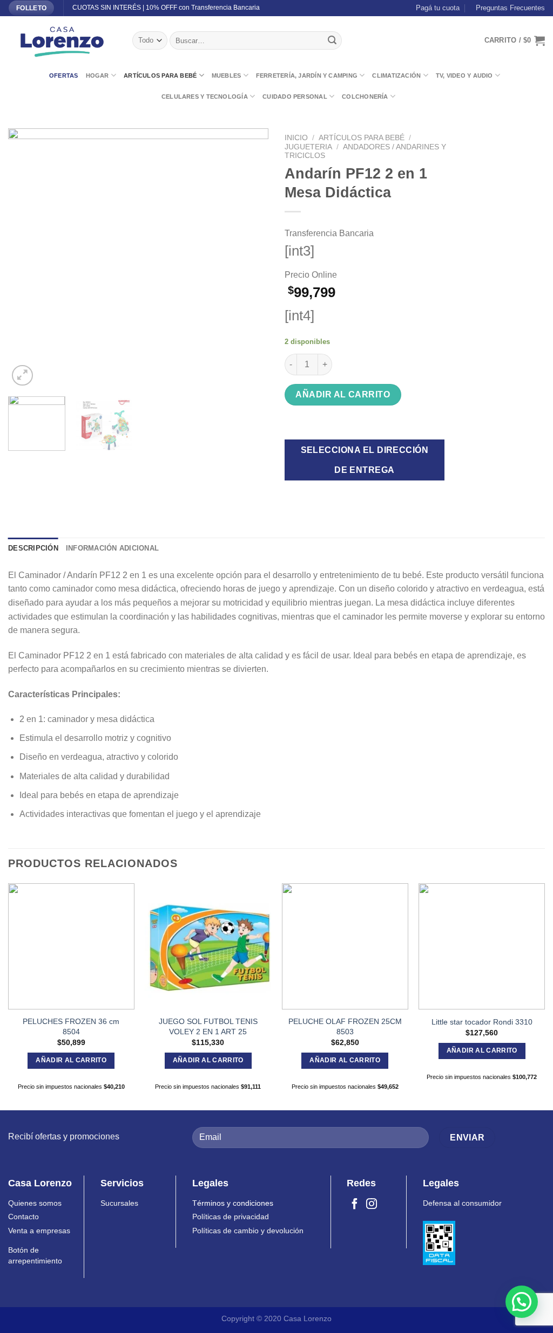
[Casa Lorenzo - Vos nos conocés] (62, 40)
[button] (521, 1302)
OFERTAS (63, 75)
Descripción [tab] (33, 548)
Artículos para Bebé (160, 75)
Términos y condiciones (232, 1203)
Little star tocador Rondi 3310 (481, 1022)
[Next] (249, 258)
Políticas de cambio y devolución (248, 1231)
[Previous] (27, 258)
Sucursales (119, 1203)
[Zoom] (22, 375)
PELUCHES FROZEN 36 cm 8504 (71, 1026)
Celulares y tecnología (204, 96)
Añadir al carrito (342, 394)
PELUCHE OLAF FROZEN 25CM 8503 (345, 1026)
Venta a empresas (39, 1231)
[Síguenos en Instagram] (371, 1205)
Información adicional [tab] (112, 548)
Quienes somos (35, 1203)
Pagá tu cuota (436, 8)
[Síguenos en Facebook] (354, 1205)
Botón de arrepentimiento (35, 1255)
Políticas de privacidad (230, 1217)
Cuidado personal (294, 96)
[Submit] (332, 40)
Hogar (97, 75)
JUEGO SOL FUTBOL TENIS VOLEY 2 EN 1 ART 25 (208, 1026)
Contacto (23, 1217)
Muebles (226, 75)
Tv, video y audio (464, 75)
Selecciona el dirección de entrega (365, 460)
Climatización (396, 75)
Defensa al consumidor (462, 1203)
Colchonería (365, 96)
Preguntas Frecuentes (508, 8)
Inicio (296, 138)
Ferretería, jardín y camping (307, 75)
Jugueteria (308, 147)
